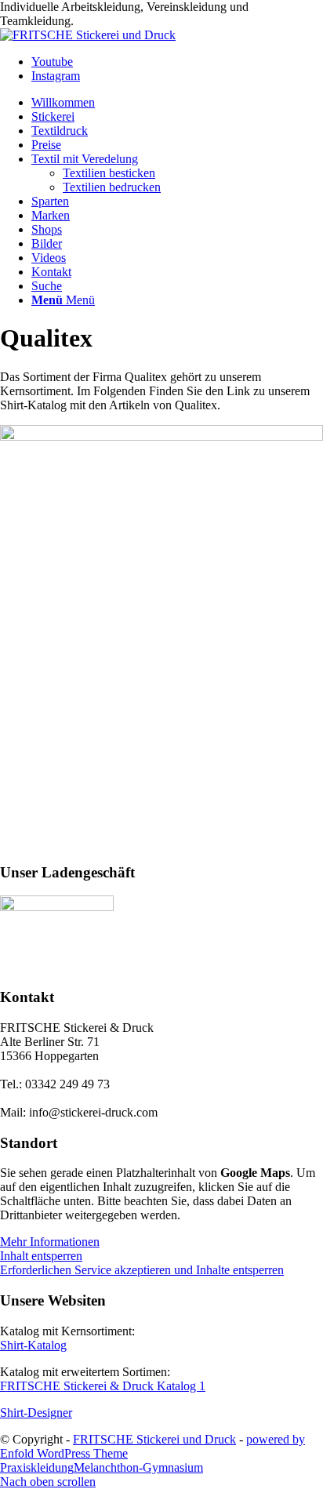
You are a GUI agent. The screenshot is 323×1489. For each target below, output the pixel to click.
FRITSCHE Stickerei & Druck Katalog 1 (102, 1386)
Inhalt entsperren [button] (41, 1255)
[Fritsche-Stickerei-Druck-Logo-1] (88, 35)
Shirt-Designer (36, 1412)
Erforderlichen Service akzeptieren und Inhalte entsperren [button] (142, 1270)
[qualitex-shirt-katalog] (161, 436)
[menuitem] (177, 103)
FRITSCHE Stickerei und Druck (154, 1439)
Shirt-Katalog (33, 1345)
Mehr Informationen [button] (50, 1241)
